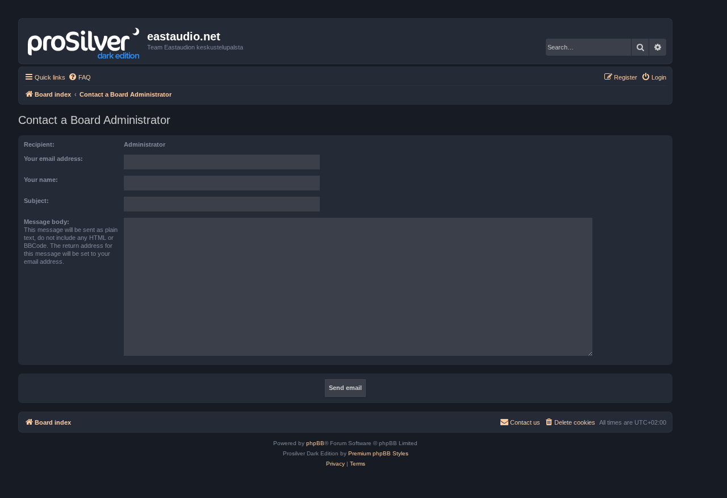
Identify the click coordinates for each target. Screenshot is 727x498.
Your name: (41, 179)
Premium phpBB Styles (378, 453)
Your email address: (53, 158)
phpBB (315, 443)
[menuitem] (79, 77)
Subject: (36, 200)
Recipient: (39, 144)
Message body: (46, 221)
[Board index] (84, 41)
